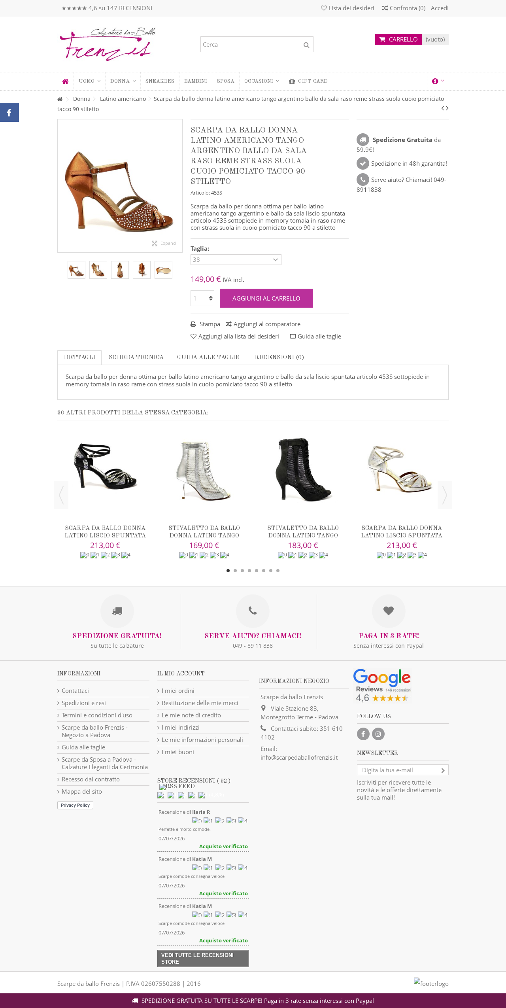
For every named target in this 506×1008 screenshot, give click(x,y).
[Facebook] (363, 734)
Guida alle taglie (208, 358)
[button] (122, 81)
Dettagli (79, 358)
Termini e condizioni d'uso (97, 715)
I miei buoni (178, 752)
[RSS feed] (177, 786)
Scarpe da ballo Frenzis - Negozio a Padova (95, 731)
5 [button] (256, 570)
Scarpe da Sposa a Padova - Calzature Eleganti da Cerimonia (105, 763)
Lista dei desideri (350, 8)
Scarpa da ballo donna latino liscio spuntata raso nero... (105, 536)
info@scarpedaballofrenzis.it (299, 757)
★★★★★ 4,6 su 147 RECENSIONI (106, 8)
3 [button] (242, 570)
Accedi (439, 8)
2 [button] (235, 570)
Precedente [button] (62, 186)
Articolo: (200, 192)
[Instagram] (378, 734)
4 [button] (249, 570)
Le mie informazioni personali (202, 739)
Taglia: (201, 248)
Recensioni (278, 358)
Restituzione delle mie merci (200, 703)
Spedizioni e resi (84, 703)
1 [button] (228, 570)
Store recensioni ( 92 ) (193, 781)
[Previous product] (442, 108)
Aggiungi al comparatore (267, 324)
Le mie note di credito (191, 715)
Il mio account (181, 674)
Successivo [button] (178, 186)
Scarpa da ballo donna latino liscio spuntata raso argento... (401, 536)
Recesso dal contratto (91, 779)
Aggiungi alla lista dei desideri (238, 336)
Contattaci (75, 690)
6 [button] (263, 570)
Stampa (209, 324)
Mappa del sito (82, 791)
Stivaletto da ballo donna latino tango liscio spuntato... (204, 536)
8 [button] (277, 570)
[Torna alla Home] (59, 99)
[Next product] (447, 108)
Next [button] (445, 495)
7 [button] (270, 570)
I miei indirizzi (181, 727)
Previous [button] (61, 495)
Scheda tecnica (136, 358)
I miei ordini (178, 690)
